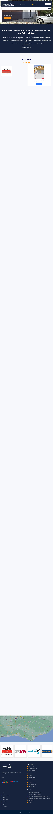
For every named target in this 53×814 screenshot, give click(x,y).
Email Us (35, 4)
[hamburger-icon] (49, 8)
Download (39, 83)
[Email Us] (32, 4)
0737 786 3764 (22, 4)
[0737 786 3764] (17, 4)
